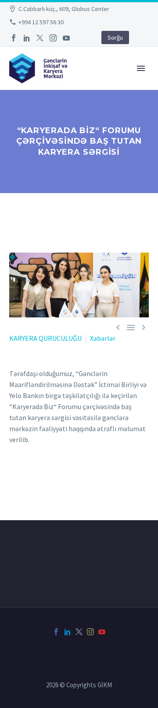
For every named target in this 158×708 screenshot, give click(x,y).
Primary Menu (141, 68)
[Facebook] (13, 37)
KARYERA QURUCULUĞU (45, 338)
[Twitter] (40, 37)
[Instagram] (53, 37)
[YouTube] (66, 37)
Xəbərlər (102, 338)
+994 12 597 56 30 (41, 22)
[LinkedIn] (26, 37)
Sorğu (115, 37)
